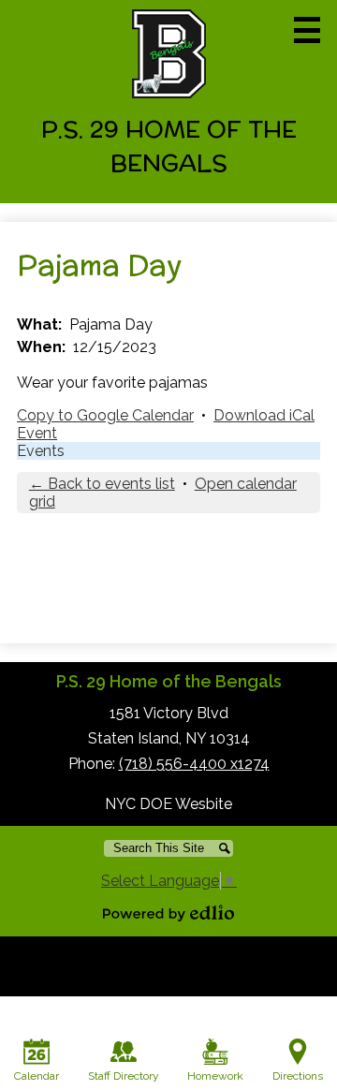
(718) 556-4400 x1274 (194, 764)
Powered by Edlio (168, 913)
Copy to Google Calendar (105, 415)
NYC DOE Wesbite (168, 804)
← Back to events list (102, 484)
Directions (297, 1076)
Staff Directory (123, 1076)
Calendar (36, 1076)
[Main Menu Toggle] (307, 30)
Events (41, 451)
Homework (215, 1076)
